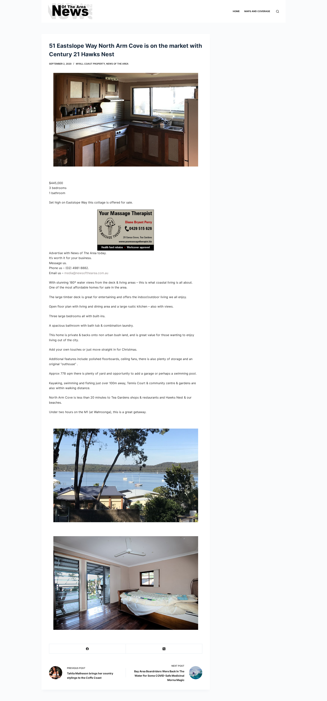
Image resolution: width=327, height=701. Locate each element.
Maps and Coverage (257, 11)
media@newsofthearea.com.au (86, 273)
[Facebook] (87, 649)
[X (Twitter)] (164, 649)
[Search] (277, 11)
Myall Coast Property (90, 63)
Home (236, 11)
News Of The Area (117, 63)
